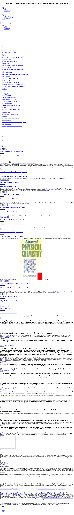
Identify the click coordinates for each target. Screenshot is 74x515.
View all (3, 54)
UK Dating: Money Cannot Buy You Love (9, 61)
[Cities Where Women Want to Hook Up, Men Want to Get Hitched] (13, 84)
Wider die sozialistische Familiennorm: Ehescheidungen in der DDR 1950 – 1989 (52, 490)
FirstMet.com (4, 20)
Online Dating (4, 91)
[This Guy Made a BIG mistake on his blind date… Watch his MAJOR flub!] (4, 140)
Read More (63, 178)
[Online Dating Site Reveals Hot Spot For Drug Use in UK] (7, 55)
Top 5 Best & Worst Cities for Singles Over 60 (10, 78)
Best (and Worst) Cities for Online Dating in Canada (11, 52)
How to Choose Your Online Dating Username (10, 114)
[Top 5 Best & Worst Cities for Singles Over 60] (6, 76)
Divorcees (4, 90)
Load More (2, 435)
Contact (3, 19)
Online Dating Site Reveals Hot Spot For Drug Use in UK (12, 57)
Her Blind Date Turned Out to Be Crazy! (9, 138)
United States (6, 29)
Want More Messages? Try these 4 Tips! (9, 97)
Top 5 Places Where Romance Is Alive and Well (10, 82)
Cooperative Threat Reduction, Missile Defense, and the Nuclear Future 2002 (34, 488)
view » (3, 460)
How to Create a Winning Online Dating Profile (10, 118)
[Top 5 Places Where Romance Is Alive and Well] (8, 80)
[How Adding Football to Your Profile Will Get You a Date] (6, 124)
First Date (6, 92)
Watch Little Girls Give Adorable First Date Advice (11, 105)
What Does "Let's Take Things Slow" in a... (11, 232)
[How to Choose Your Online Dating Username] (6, 112)
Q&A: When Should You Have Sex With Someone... (13, 207)
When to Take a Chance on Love (8, 308)
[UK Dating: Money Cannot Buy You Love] (6, 59)
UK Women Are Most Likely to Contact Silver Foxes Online (12, 69)
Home (3, 7)
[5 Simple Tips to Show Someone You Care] (9, 99)
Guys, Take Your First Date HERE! (9, 182)
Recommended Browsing (35, 497)
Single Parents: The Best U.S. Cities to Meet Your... (13, 219)
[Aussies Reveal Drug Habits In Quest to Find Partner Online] (7, 30)
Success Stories (4, 146)
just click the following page (31, 501)
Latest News (2, 153)
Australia (5, 26)
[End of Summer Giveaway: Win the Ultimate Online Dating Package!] (6, 120)
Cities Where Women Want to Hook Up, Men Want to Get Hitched (13, 86)
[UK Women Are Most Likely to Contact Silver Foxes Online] (6, 67)
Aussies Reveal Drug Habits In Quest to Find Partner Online (12, 32)
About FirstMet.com (7, 9)
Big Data (3, 25)
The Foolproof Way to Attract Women (10, 194)
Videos (5, 94)
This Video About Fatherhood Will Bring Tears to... (13, 172)
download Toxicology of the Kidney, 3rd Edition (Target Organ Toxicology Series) (51, 489)
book (17, 490)
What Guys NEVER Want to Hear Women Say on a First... (15, 283)
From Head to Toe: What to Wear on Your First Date (11, 109)
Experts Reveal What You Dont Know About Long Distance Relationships (15, 74)
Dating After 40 (4, 89)
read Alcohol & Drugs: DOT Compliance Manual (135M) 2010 (10, 495)
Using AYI (6, 93)
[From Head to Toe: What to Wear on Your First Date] (5, 107)
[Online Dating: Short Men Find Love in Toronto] (8, 46)
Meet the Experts (7, 11)
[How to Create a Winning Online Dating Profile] (4, 116)
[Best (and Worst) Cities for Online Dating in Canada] (6, 50)
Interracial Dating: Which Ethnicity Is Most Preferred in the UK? (13, 65)
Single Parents (4, 145)
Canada (5, 27)
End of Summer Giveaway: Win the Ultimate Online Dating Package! (14, 122)
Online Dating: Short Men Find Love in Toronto (10, 48)
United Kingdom (7, 28)
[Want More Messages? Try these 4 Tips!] (6, 95)
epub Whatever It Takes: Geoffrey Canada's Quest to (20, 492)
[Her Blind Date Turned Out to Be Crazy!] (8, 136)
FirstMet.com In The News (8, 10)
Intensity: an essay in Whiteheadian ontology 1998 (54, 497)
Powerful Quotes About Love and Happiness (11, 151)
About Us (4, 8)
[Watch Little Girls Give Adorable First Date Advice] (7, 103)
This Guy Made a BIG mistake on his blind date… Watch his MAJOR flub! (15, 142)
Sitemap (3, 510)
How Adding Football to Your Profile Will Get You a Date (12, 126)
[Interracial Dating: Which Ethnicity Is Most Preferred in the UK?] (5, 63)
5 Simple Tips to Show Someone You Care (9, 101)
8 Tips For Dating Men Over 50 (8, 296)
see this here (57, 491)
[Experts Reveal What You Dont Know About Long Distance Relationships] (7, 72)
